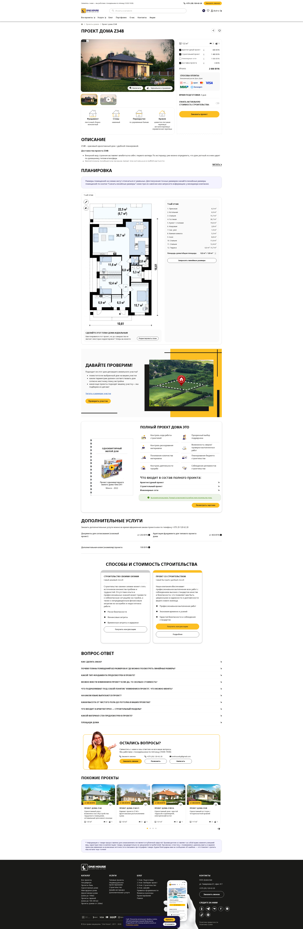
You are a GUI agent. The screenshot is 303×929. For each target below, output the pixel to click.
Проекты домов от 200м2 (92, 903)
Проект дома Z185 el (164, 808)
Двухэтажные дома (89, 893)
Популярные (86, 882)
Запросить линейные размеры (191, 260)
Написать (180, 761)
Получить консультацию (125, 629)
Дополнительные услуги (119, 892)
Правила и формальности (147, 890)
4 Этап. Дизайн (143, 888)
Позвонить (155, 761)
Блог (110, 17)
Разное (140, 898)
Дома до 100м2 (87, 895)
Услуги (101, 17)
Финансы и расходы (145, 893)
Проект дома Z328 (198, 808)
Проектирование (144, 895)
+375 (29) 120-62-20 (207, 888)
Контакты (142, 17)
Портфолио (121, 17)
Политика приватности (208, 922)
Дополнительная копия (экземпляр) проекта (101, 547)
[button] (83, 828)
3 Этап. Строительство (146, 885)
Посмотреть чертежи (205, 505)
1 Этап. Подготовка (145, 880)
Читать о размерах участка (98, 393)
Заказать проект (199, 114)
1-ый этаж (88, 195)
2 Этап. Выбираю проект (147, 882)
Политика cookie (206, 924)
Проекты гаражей (88, 898)
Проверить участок (98, 401)
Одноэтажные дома (89, 888)
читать (216, 164)
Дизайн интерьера (117, 890)
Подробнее (177, 634)
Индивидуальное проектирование (116, 883)
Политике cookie (132, 925)
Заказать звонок (213, 3)
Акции (152, 17)
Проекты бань (87, 885)
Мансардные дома (89, 890)
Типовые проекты (116, 880)
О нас (132, 17)
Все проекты (87, 17)
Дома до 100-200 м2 (89, 901)
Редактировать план (148, 338)
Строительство (115, 887)
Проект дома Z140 (93, 808)
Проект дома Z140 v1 (129, 808)
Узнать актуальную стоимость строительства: (194, 103)
